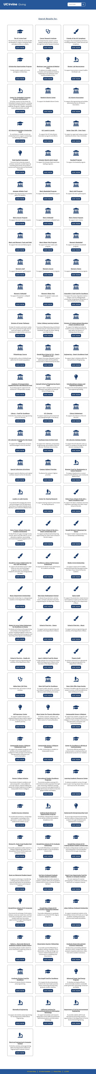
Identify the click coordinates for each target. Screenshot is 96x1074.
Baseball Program (76, 160)
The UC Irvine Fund (20, 38)
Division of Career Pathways (20, 323)
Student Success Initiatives (20, 813)
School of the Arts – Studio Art (20, 658)
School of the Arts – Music (76, 625)
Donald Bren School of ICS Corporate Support (20, 908)
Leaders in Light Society (20, 499)
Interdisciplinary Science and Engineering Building (76, 384)
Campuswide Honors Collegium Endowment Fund (20, 746)
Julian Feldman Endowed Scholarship (76, 908)
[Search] (83, 4)
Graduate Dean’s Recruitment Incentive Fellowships (76, 944)
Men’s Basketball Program (48, 191)
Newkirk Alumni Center (48, 97)
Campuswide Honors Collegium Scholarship (48, 746)
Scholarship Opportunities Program (20, 66)
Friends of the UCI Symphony (76, 38)
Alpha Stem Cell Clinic (20, 686)
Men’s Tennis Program (76, 217)
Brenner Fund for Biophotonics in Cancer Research (76, 470)
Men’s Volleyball (48, 217)
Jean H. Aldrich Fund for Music (48, 658)
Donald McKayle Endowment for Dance (76, 530)
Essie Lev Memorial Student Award (20, 875)
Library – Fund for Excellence (20, 413)
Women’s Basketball (76, 242)
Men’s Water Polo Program (48, 242)
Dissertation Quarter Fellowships (48, 944)
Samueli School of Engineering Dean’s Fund (48, 384)
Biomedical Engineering (20, 1009)
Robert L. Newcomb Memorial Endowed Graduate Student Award (20, 944)
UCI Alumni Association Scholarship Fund (20, 131)
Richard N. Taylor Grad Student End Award (20, 844)
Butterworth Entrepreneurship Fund (76, 813)
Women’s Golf (20, 269)
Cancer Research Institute (48, 38)
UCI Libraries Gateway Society (76, 440)
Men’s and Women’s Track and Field (20, 242)
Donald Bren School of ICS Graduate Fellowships (48, 844)
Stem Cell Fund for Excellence (48, 686)
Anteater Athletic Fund (20, 191)
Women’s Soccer (48, 269)
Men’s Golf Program (76, 191)
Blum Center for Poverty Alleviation (48, 714)
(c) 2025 (66, 1071)
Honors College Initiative (20, 778)
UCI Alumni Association (76, 97)
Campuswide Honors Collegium (76, 714)
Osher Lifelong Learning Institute (48, 323)
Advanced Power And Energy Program (76, 979)
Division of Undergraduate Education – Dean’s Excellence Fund (76, 324)
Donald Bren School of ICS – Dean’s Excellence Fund (48, 355)
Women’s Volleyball (20, 293)
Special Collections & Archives (20, 469)
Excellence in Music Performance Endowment (48, 563)
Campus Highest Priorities (48, 469)
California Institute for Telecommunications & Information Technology (48, 1011)
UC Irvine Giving (31, 1071)
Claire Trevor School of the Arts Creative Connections (20, 530)
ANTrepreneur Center (20, 714)
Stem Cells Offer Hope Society (76, 686)
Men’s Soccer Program (20, 217)
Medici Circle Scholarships (76, 563)
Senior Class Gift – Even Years (76, 130)
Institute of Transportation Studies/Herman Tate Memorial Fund (20, 384)
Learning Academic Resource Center (76, 778)
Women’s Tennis (76, 269)
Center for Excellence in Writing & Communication (76, 746)
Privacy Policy (57, 1071)
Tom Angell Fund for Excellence (48, 978)
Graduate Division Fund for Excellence (20, 979)
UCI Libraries (48, 413)
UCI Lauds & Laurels (48, 130)
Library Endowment (76, 413)
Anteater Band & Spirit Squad (48, 160)
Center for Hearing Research (48, 499)
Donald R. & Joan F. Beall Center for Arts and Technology (20, 563)
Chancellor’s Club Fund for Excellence (76, 293)
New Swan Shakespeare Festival (48, 595)
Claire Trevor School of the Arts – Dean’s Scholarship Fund (48, 530)
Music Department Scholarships (20, 595)
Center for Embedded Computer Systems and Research (20, 98)
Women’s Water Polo (48, 293)
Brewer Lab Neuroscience (76, 66)
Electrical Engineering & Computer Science (20, 1043)
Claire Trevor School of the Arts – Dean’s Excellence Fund (76, 499)
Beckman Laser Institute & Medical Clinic (48, 67)
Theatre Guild (76, 658)
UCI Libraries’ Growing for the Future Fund (20, 440)
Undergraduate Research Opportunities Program (48, 813)
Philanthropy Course (20, 354)
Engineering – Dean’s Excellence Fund (76, 354)
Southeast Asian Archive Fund (48, 440)
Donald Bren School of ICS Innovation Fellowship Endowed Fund (48, 909)
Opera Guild (76, 595)
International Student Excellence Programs (48, 779)
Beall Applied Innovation (20, 160)
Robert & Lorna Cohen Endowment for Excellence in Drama (20, 626)
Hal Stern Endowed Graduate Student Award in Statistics (48, 875)
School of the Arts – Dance (48, 625)
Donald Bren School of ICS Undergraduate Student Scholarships (76, 844)
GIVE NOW (20, 48)
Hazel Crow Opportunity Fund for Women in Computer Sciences (76, 875)
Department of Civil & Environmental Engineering (76, 1010)
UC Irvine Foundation (44, 1071)
